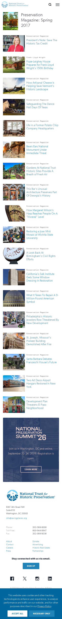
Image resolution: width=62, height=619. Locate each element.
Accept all (17, 614)
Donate (36, 541)
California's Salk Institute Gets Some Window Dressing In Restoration (40, 277)
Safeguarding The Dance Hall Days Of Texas (40, 105)
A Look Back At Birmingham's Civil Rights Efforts (41, 256)
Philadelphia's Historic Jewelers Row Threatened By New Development (42, 320)
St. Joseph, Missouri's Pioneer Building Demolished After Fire (38, 341)
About (9, 541)
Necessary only (41, 614)
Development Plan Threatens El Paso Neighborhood (37, 405)
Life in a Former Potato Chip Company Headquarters (42, 126)
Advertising (38, 544)
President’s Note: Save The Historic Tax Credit (41, 42)
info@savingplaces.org (16, 518)
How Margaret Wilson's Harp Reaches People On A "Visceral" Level (42, 214)
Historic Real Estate (41, 547)
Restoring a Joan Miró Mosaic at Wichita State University (39, 235)
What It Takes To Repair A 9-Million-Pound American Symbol (42, 298)
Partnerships (38, 551)
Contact (9, 544)
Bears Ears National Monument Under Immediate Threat (37, 150)
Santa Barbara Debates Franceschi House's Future (41, 360)
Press (8, 551)
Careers (9, 547)
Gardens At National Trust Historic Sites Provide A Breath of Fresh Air (41, 171)
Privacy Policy (44, 606)
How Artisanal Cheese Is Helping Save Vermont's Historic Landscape (40, 86)
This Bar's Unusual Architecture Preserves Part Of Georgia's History (41, 192)
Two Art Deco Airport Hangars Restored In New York (41, 384)
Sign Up (31, 566)
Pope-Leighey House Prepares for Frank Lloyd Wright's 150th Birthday (40, 65)
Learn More (31, 469)
